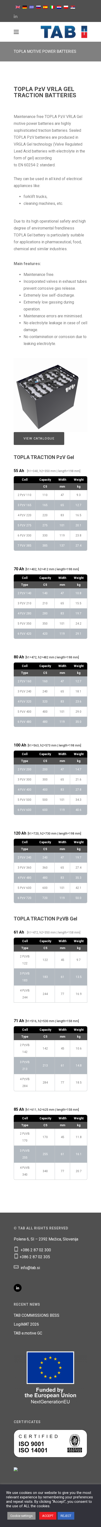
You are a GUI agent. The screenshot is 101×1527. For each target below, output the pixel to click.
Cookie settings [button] (21, 1516)
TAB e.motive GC (28, 1333)
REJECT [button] (66, 1516)
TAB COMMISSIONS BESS (36, 1315)
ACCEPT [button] (47, 1516)
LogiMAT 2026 (26, 1324)
